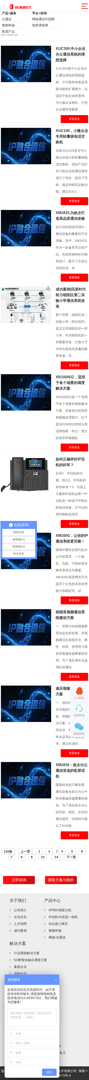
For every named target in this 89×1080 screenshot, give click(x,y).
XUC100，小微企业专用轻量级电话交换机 (72, 136)
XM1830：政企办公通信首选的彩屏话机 (72, 770)
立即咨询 (19, 880)
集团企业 (20, 967)
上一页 (25, 851)
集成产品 (8, 31)
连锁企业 (20, 973)
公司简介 (20, 910)
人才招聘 (20, 924)
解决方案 (18, 943)
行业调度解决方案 (26, 953)
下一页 (71, 857)
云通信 (6, 19)
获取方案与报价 (61, 880)
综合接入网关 (58, 924)
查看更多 (74, 119)
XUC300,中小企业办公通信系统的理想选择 (70, 54)
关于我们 (18, 900)
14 (56, 857)
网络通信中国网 (43, 19)
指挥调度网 (40, 25)
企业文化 (20, 917)
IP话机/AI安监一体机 (63, 917)
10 (42, 857)
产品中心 (52, 900)
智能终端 (8, 25)
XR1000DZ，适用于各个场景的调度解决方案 (70, 382)
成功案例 (20, 930)
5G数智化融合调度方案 (30, 960)
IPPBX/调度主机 (60, 910)
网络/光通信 (57, 937)
